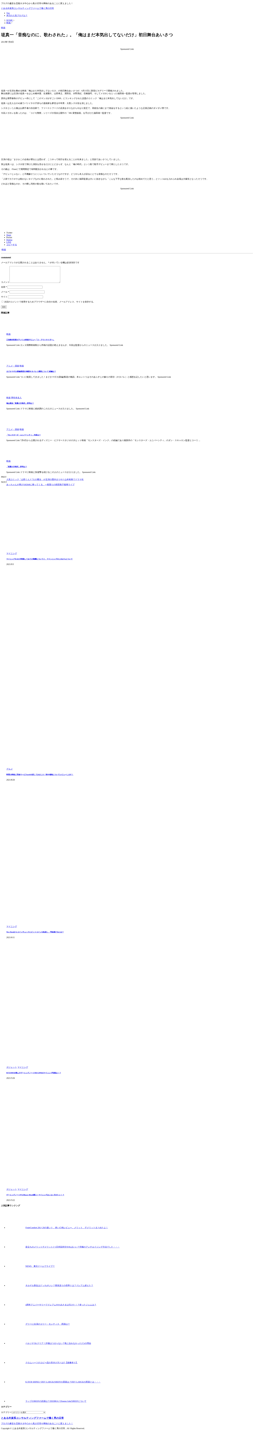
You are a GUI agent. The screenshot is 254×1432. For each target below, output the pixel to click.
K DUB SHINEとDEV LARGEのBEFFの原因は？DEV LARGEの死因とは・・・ (63, 1382)
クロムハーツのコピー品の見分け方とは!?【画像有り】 (51, 1362)
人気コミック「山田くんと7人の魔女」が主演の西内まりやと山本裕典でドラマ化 (45, 479)
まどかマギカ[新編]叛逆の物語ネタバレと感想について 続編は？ (31, 371)
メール (5, 292)
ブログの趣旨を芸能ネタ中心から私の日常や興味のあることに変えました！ (37, 1423)
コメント (5, 282)
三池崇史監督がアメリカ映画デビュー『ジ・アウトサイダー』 (30, 340)
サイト (4, 297)
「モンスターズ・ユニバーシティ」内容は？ (23, 435)
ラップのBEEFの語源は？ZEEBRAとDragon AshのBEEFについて (55, 1401)
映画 (4, 249)
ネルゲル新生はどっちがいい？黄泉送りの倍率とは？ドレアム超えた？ (59, 1285)
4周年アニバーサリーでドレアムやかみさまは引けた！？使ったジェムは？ (60, 1305)
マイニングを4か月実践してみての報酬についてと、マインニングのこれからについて (39, 559)
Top (8, 13)
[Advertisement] (127, 68)
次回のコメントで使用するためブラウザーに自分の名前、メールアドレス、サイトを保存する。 (49, 302)
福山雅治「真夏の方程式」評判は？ (20, 403)
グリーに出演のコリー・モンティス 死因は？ (47, 1324)
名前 (4, 287)
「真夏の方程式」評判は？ (16, 467)
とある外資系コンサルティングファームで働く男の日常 (27, 8)
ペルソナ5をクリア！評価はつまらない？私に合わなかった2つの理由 (58, 1343)
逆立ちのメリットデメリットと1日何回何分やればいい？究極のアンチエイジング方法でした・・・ (72, 1247)
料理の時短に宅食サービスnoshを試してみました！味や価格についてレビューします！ (39, 775)
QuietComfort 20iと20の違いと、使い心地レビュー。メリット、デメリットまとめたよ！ (66, 1227)
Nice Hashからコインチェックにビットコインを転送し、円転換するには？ (35, 932)
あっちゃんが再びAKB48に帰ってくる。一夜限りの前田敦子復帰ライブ (40, 484)
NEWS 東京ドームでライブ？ (40, 1266)
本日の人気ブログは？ (17, 15)
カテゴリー (6, 1412)
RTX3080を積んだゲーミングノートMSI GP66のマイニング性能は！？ (33, 1073)
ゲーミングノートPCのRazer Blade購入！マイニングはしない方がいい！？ (35, 1195)
